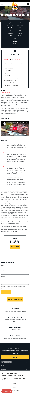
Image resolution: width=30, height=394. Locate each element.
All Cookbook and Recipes (15, 299)
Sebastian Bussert (5, 92)
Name (2, 265)
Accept (14, 383)
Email (2, 270)
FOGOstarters (17, 59)
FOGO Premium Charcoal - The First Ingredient (12, 58)
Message (3, 276)
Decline (14, 387)
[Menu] (2, 4)
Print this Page (15, 246)
